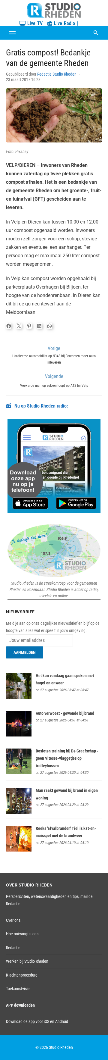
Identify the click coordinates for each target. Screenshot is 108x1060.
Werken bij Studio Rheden (27, 961)
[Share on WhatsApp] (49, 326)
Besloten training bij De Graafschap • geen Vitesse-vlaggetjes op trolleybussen (67, 758)
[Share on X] (19, 326)
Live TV (34, 23)
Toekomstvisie (18, 988)
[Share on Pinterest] (29, 326)
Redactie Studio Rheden (56, 74)
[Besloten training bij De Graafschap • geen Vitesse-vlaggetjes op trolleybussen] (19, 772)
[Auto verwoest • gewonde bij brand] (19, 735)
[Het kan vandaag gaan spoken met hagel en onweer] (19, 697)
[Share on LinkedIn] (39, 326)
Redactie (13, 947)
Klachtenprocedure (22, 975)
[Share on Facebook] (8, 326)
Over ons (13, 920)
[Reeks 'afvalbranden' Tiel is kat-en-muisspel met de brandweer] (19, 850)
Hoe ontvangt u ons (22, 933)
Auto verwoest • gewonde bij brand (65, 713)
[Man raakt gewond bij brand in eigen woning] (19, 812)
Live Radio (63, 23)
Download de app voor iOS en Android (37, 1021)
